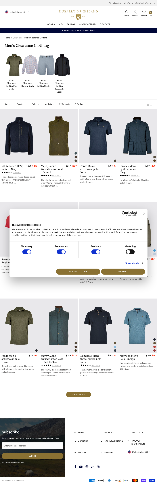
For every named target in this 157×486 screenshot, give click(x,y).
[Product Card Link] (19, 136)
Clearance (17, 37)
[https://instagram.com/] (98, 466)
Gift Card (139, 3)
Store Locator (115, 3)
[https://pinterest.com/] (86, 466)
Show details (132, 263)
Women (51, 24)
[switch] (61, 251)
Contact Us (150, 3)
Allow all (123, 271)
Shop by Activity (87, 24)
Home (7, 37)
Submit (32, 456)
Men (61, 24)
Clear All (80, 104)
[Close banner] (144, 214)
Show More (78, 394)
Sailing (71, 24)
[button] (8, 104)
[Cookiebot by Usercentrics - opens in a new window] (124, 213)
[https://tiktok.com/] (92, 466)
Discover (105, 24)
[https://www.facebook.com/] (76, 466)
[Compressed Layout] (148, 104)
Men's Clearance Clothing (35, 37)
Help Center (128, 3)
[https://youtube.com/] (81, 466)
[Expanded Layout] (151, 104)
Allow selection (78, 271)
